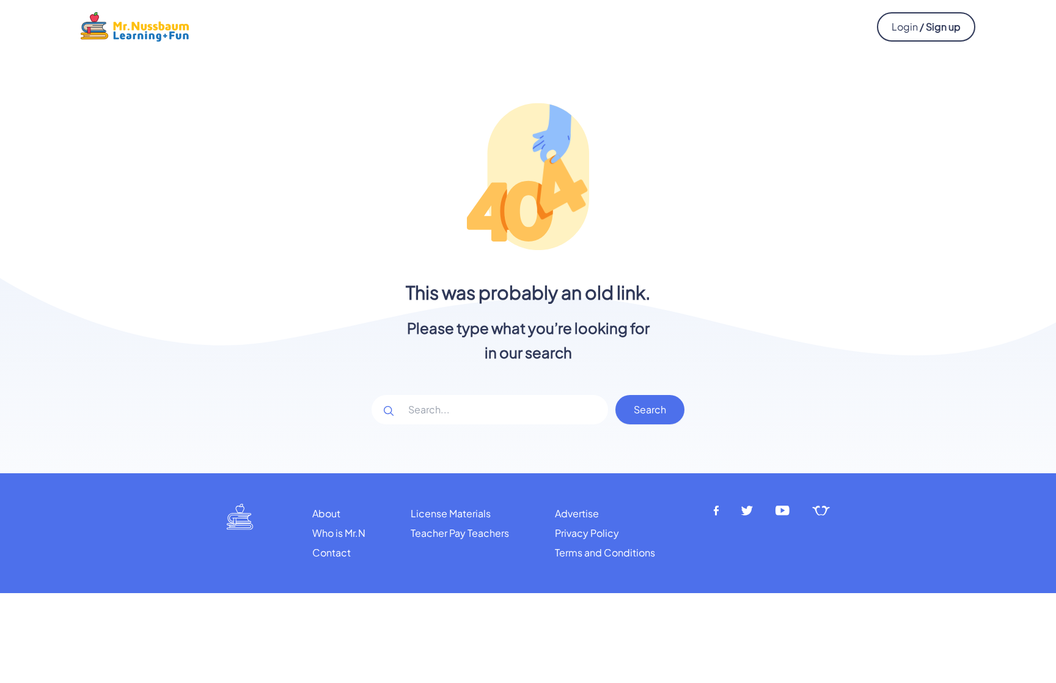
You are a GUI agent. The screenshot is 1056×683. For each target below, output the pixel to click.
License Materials (451, 513)
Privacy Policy (587, 532)
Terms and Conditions (605, 552)
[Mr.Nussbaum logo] (135, 25)
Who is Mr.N (338, 532)
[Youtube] (783, 510)
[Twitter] (747, 510)
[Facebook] (716, 510)
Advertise (577, 513)
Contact (331, 552)
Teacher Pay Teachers (460, 532)
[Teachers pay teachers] (821, 510)
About (326, 513)
